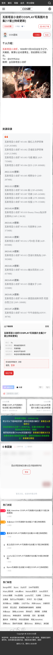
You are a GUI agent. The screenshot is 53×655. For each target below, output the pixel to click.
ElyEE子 (23, 587)
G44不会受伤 (34, 587)
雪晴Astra (6, 624)
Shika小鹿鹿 (7, 595)
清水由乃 (29, 612)
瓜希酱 (44, 612)
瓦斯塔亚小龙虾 (10, 49)
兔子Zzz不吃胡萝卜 (17, 599)
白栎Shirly (7, 616)
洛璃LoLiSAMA (18, 612)
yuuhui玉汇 (29, 595)
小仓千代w (25, 603)
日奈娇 (5, 607)
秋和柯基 (26, 616)
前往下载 (46, 27)
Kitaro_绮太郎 (8, 591)
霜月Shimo (29, 624)
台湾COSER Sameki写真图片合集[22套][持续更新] (40, 407)
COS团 (33, 634)
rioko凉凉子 (43, 591)
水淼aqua (6, 612)
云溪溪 (5, 599)
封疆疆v (16, 603)
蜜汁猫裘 (41, 616)
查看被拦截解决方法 (41, 432)
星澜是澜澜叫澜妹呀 (26, 607)
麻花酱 (46, 624)
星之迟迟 (13, 607)
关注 (38, 35)
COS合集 (8, 26)
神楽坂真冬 (17, 616)
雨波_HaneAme (37, 620)
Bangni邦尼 (7, 587)
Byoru (16, 587)
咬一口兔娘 (38, 599)
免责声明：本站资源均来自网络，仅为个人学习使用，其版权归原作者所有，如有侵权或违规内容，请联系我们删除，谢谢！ (26, 639)
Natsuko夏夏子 (31, 591)
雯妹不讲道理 (17, 624)
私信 (47, 35)
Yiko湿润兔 (19, 595)
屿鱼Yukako (36, 603)
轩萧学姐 (13, 620)
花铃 (33, 616)
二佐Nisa (46, 595)
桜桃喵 (38, 607)
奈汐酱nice (7, 603)
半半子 (29, 599)
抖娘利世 (46, 603)
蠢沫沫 (5, 620)
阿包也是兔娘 (24, 620)
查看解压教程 (28, 438)
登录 (13, 365)
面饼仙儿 (38, 624)
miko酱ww (19, 591)
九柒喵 (38, 595)
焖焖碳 (37, 612)
